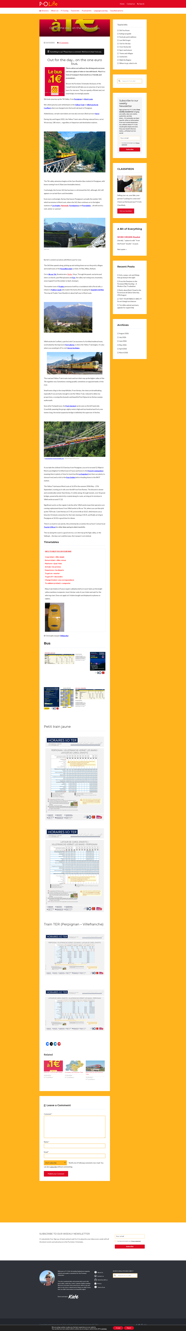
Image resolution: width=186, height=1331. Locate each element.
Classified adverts (116, 11)
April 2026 (123, 349)
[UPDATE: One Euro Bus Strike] (53, 1066)
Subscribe (129, 149)
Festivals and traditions (127, 37)
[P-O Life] (48, 3)
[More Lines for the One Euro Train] (95, 1066)
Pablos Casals (56, 290)
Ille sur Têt (52, 274)
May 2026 (123, 345)
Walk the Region (125, 60)
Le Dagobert (83, 474)
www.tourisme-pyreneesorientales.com (54, 458)
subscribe (53, 1167)
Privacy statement (136, 1241)
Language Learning (101, 11)
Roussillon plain (66, 269)
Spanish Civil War (97, 290)
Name (46, 1142)
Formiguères (74, 206)
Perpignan (78, 99)
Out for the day (125, 44)
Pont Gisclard (70, 406)
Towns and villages (126, 53)
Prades (61, 286)
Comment (48, 1114)
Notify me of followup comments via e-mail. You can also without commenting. (73, 1165)
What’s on (54, 11)
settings (104, 1329)
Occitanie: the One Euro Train (74, 1072)
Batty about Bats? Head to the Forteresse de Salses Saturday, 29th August (129, 292)
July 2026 (122, 337)
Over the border (125, 47)
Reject (129, 1328)
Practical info (86, 11)
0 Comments (63, 43)
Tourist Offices (49, 527)
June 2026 (123, 341)
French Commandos (95, 471)
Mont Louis (88, 99)
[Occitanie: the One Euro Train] (74, 1066)
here (97, 114)
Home (122, 4)
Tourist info (75, 11)
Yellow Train (79, 105)
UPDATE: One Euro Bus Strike (53, 1072)
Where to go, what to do (128, 63)
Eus (73, 278)
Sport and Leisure (125, 50)
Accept (118, 1328)
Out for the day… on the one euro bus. (75, 28)
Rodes (69, 274)
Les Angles (56, 206)
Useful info (123, 57)
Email (46, 1152)
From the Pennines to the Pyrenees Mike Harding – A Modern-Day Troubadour (127, 283)
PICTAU (95, 1325)
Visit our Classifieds (126, 211)
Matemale (65, 206)
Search (141, 4)
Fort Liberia (69, 345)
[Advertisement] (74, 1199)
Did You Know (124, 30)
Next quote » (122, 249)
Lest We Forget (124, 40)
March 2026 (123, 353)
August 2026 (124, 333)
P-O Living (64, 11)
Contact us (131, 4)
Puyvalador (86, 206)
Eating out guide (125, 34)
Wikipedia (64, 636)
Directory (45, 11)
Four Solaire (70, 477)
